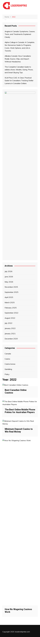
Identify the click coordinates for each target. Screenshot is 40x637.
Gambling (8, 369)
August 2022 (10, 318)
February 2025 (11, 308)
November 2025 (11, 287)
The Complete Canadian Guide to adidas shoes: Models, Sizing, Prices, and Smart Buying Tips (19, 70)
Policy (7, 374)
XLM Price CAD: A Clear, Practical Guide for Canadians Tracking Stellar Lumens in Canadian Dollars (19, 80)
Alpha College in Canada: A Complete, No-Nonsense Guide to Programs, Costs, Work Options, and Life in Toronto (20, 46)
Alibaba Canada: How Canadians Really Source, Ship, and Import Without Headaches (18, 59)
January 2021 (10, 333)
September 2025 (11, 292)
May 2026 (9, 282)
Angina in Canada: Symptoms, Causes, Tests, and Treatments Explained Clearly (20, 34)
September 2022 (11, 313)
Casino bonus (10, 364)
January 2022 (10, 328)
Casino (7, 359)
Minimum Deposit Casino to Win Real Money (19, 430)
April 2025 (9, 297)
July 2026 (8, 271)
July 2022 (8, 323)
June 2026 (9, 276)
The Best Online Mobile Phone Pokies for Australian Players (20, 411)
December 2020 (11, 339)
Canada (8, 354)
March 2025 (10, 302)
